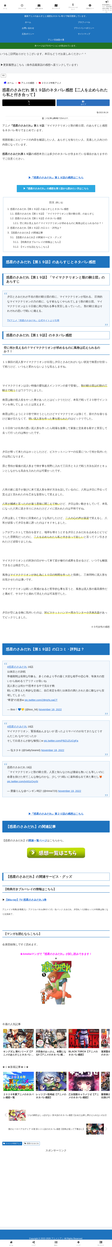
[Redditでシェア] (68, 941)
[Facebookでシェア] (18, 941)
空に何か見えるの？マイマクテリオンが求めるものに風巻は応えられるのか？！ (62, 223)
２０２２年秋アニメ (13, 1143)
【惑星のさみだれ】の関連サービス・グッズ (38, 237)
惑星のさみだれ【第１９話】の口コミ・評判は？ (36, 227)
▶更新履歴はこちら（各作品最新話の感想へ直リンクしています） (40, 64)
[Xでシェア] (18, 933)
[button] (104, 1043)
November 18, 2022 (50, 709)
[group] (18, 1043)
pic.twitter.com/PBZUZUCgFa (61, 740)
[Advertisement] (56, 1185)
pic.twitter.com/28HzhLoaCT (41, 700)
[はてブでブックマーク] (93, 941)
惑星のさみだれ (33, 1143)
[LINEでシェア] (18, 949)
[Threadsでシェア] (44, 941)
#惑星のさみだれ (17, 666)
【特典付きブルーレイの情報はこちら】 (41, 242)
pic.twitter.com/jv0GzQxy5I (22, 781)
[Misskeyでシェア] (93, 933)
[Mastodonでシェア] (44, 933)
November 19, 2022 (69, 791)
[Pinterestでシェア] (44, 949)
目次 (51, 202)
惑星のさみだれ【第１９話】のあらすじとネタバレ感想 (39, 209)
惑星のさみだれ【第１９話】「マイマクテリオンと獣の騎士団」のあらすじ (54, 213)
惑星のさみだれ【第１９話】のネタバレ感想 (38, 218)
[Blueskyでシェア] (68, 933)
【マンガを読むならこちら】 (35, 246)
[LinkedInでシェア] (68, 949)
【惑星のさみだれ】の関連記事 (26, 232)
